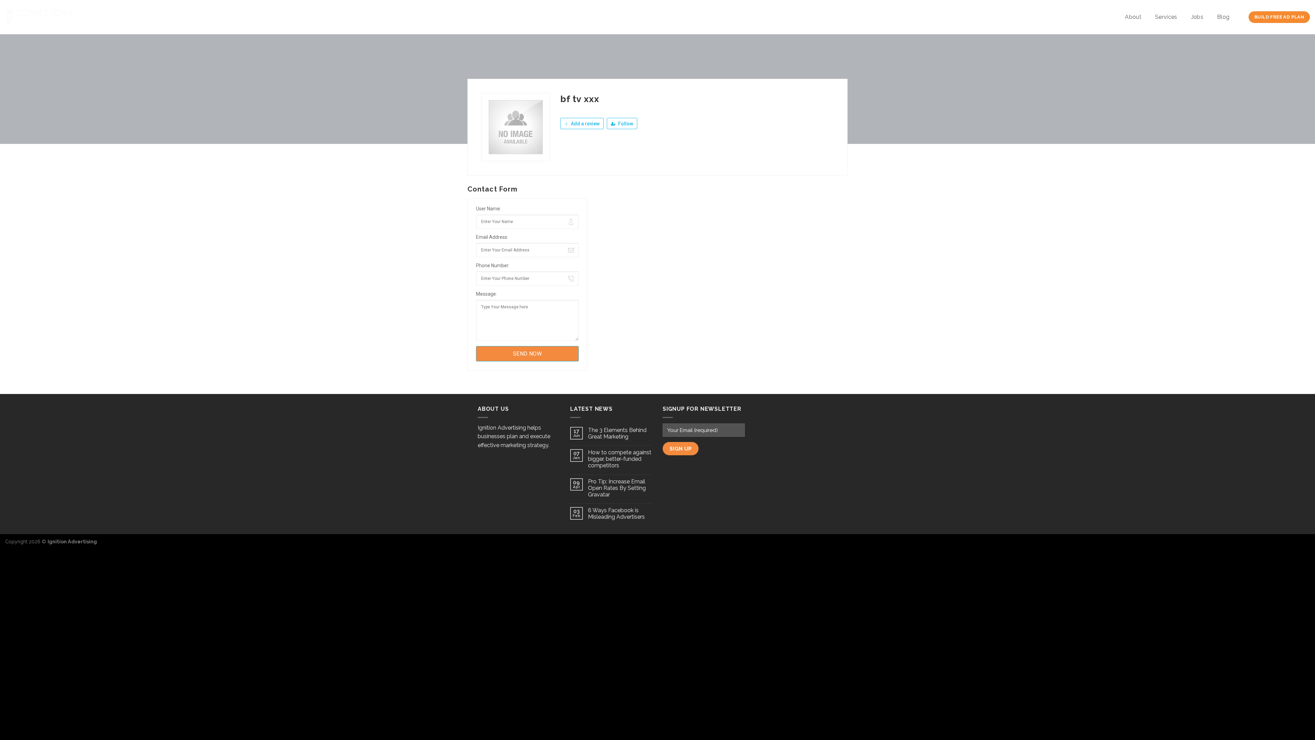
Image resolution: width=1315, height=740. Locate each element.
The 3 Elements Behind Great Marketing (617, 433)
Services (1166, 17)
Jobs (1197, 17)
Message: (486, 294)
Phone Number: (493, 265)
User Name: (488, 208)
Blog (1223, 17)
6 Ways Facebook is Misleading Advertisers (616, 513)
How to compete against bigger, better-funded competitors (619, 459)
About (1133, 17)
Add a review (585, 123)
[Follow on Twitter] (1293, 545)
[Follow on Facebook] (1282, 545)
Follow (625, 123)
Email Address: (492, 237)
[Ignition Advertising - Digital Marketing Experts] (39, 17)
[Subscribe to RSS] (1304, 545)
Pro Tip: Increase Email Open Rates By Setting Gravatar (617, 488)
